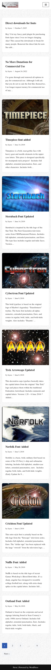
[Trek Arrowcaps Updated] (25, 347)
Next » (7, 653)
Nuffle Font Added (16, 562)
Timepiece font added (18, 140)
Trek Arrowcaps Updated (20, 370)
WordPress (33, 667)
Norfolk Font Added (17, 447)
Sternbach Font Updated (19, 216)
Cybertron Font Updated (19, 293)
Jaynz (10, 28)
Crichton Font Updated (18, 523)
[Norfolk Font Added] (25, 424)
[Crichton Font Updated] (25, 501)
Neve (15, 667)
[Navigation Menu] (46, 4)
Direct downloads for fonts (20, 23)
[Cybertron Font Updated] (25, 270)
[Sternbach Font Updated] (25, 194)
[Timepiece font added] (25, 117)
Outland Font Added (17, 601)
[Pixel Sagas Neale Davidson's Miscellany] (10, 4)
